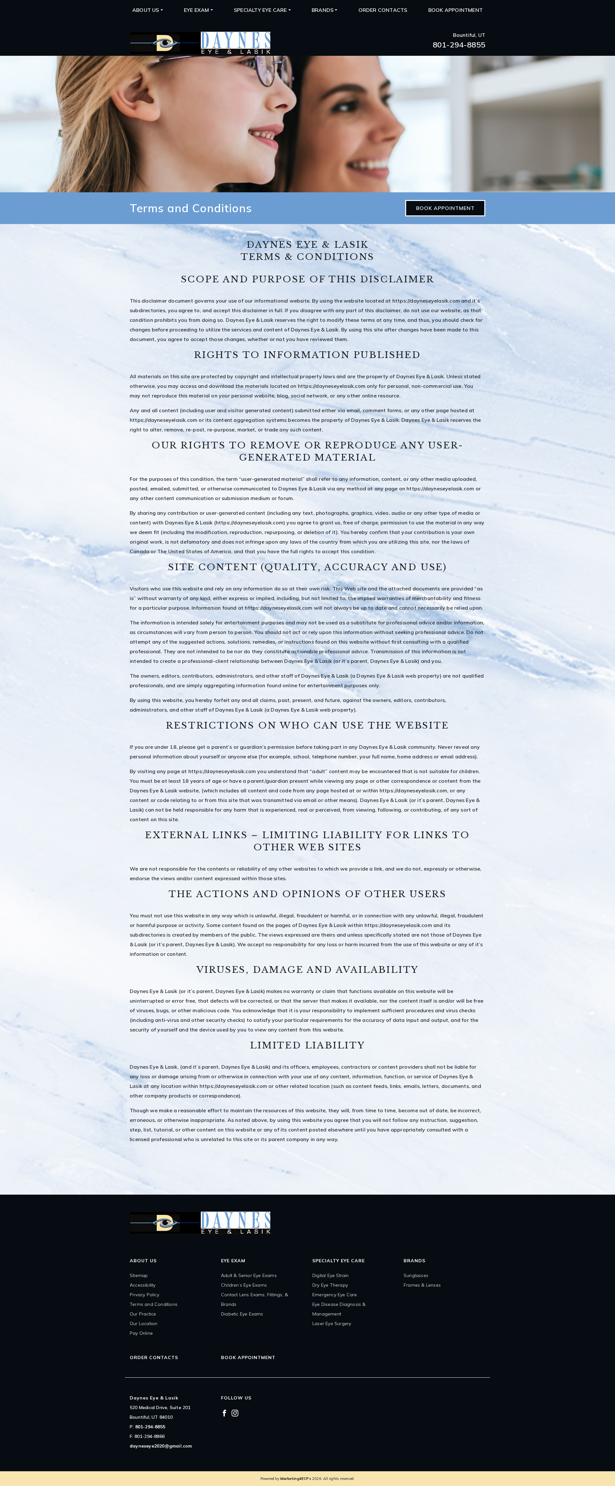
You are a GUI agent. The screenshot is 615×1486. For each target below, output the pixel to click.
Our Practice (143, 1314)
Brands (322, 10)
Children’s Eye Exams (244, 1285)
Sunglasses (416, 1275)
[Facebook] (224, 1412)
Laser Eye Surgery (331, 1323)
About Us (145, 10)
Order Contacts (382, 10)
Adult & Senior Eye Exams (249, 1275)
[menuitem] (148, 10)
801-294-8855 (459, 44)
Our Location (143, 1323)
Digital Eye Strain (330, 1275)
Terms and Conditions (153, 1304)
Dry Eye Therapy (330, 1285)
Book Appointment (455, 10)
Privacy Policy (144, 1295)
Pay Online (141, 1333)
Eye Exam (196, 10)
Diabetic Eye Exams (242, 1314)
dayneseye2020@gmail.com (161, 1446)
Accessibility (143, 1285)
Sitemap (139, 1275)
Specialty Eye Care (260, 10)
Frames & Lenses (422, 1285)
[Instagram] (235, 1412)
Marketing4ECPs (295, 1478)
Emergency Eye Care (334, 1295)
